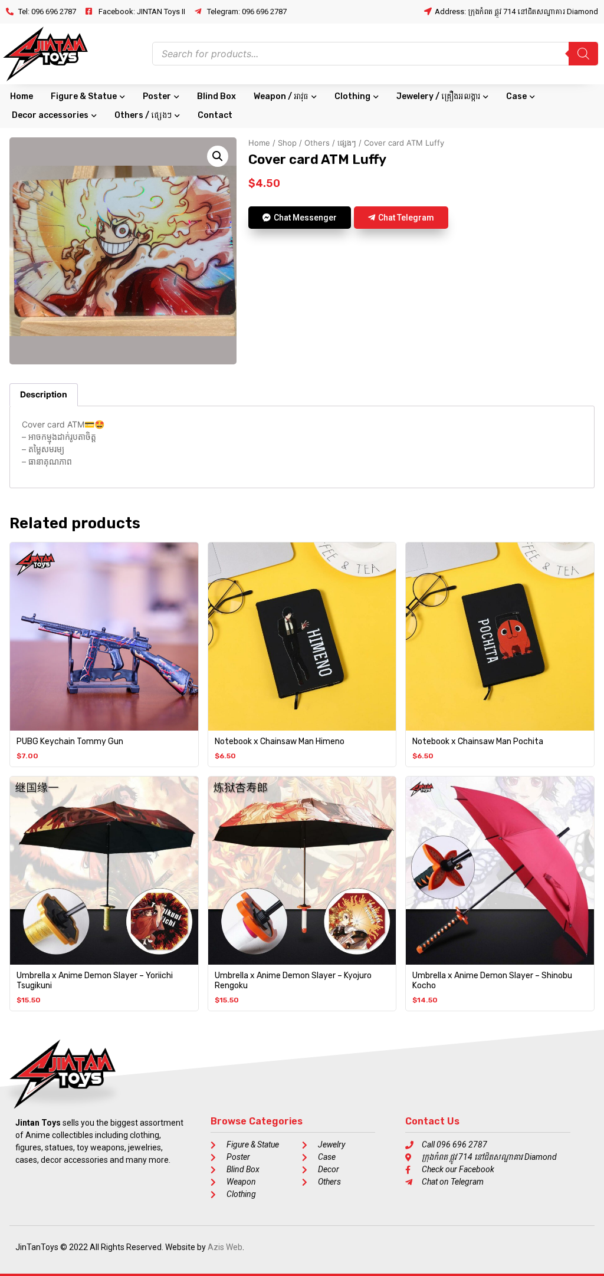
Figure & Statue (84, 96)
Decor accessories (50, 115)
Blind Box (216, 96)
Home (21, 96)
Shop (287, 142)
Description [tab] (43, 394)
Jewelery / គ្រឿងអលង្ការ (438, 96)
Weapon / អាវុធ (281, 96)
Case (516, 96)
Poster (157, 96)
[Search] (583, 53)
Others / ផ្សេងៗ (143, 115)
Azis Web (225, 1247)
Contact (215, 115)
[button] (217, 156)
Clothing (352, 96)
